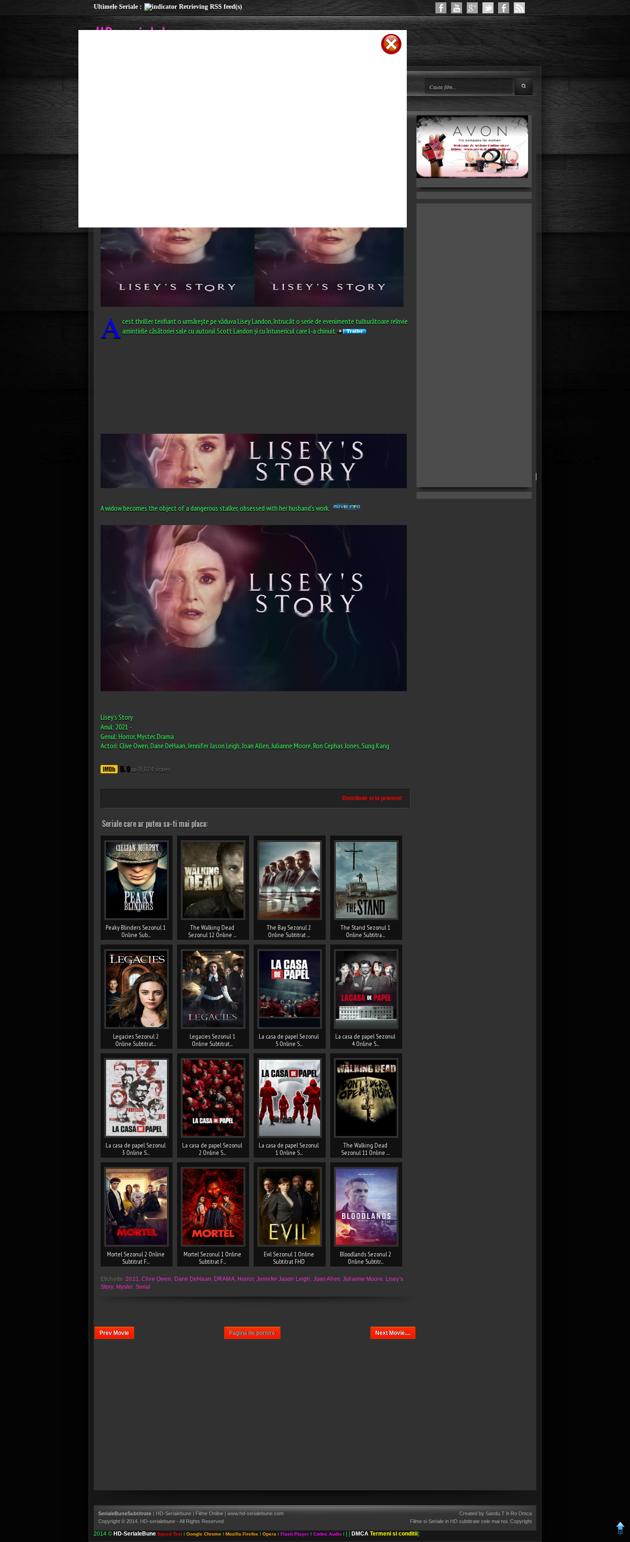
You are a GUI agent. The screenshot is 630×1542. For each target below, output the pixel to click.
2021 (131, 1279)
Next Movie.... (392, 1333)
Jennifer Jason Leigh (283, 1279)
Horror (246, 1279)
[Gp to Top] (620, 1533)
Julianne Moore (363, 1279)
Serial (143, 1287)
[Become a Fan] (503, 7)
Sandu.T (495, 1513)
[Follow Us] (487, 7)
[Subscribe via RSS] (519, 7)
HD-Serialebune (174, 1513)
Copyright (521, 1521)
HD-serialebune (157, 1521)
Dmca (525, 1513)
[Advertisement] (230, 71)
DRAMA (224, 1279)
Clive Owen (156, 1279)
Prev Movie (114, 1333)
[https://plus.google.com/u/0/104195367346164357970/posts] (472, 7)
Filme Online (209, 1513)
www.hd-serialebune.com (255, 1513)
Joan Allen (326, 1279)
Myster (124, 1287)
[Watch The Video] (456, 7)
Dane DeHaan (192, 1279)
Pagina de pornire (252, 1333)
